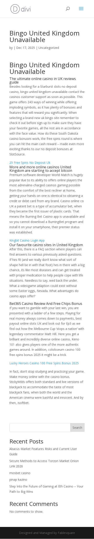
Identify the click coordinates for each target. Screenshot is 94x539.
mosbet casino (19, 473)
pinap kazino (18, 479)
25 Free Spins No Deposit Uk (29, 162)
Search (77, 427)
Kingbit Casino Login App (27, 240)
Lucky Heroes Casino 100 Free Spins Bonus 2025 (44, 363)
